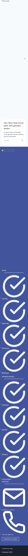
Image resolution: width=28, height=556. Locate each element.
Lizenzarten (5, 405)
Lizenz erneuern (6, 479)
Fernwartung (5, 348)
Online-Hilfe (5, 323)
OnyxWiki (5, 298)
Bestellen (4, 429)
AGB (10, 552)
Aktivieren (5, 454)
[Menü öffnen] (24, 58)
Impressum (5, 552)
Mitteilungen (5, 373)
